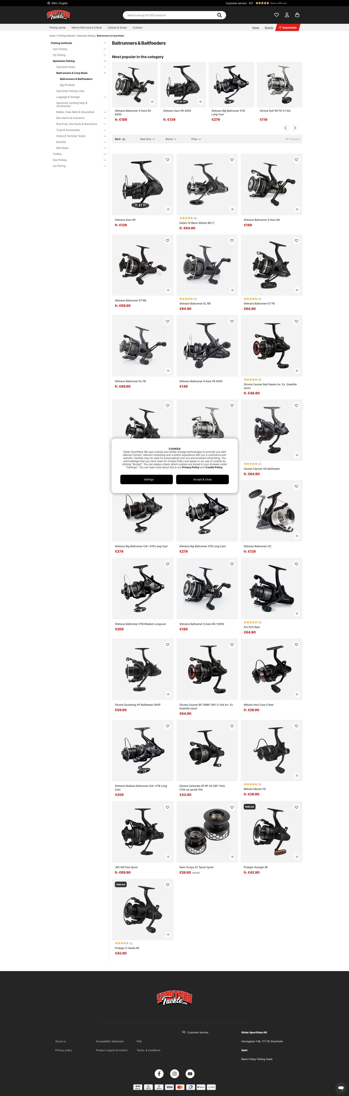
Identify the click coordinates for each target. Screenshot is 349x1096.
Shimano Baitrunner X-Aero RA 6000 (133, 112)
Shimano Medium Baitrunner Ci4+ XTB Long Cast (141, 787)
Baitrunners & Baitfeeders (76, 78)
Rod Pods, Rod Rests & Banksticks (76, 123)
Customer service (236, 3)
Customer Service (197, 1032)
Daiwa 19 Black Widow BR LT (196, 222)
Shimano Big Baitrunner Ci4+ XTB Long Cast (141, 546)
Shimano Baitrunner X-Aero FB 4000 (200, 381)
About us (60, 1041)
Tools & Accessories (68, 129)
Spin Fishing (60, 48)
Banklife (61, 141)
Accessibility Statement (110, 1041)
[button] (275, 3)
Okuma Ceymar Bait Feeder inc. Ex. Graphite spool (270, 386)
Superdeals (289, 27)
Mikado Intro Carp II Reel (258, 704)
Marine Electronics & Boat (87, 27)
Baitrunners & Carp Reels (110, 35)
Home (52, 35)
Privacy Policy (190, 467)
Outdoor (138, 27)
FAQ (139, 1041)
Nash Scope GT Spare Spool (196, 867)
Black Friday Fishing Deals (256, 1059)
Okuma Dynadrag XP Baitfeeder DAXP (138, 704)
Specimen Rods (65, 66)
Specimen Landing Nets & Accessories (71, 104)
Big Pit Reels (67, 84)
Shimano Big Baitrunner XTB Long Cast (228, 112)
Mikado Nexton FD (255, 788)
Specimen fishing (86, 35)
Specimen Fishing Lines (70, 90)
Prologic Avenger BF (256, 867)
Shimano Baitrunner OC (257, 546)
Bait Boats (62, 147)
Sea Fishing (60, 159)
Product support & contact (112, 1050)
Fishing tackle (57, 27)
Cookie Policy (213, 467)
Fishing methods (66, 35)
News (255, 27)
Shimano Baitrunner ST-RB (130, 300)
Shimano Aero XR (125, 219)
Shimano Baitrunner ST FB (259, 303)
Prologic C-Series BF (127, 947)
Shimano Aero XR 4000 (177, 110)
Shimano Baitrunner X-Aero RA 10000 (201, 623)
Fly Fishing (59, 54)
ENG (59, 3)
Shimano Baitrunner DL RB (194, 303)
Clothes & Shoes (117, 27)
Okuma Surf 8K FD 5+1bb (275, 110)
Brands (269, 27)
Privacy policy (63, 1050)
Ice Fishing (59, 165)
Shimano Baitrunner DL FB (130, 381)
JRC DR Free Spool (126, 867)
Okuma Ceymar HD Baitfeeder (262, 468)
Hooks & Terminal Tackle (70, 135)
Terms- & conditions (148, 1050)
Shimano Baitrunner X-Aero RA (262, 219)
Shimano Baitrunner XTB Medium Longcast (140, 623)
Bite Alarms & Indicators (70, 117)
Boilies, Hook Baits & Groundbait (75, 111)
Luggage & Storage (68, 96)
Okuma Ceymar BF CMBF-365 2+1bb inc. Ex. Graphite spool (206, 706)
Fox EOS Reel (252, 627)
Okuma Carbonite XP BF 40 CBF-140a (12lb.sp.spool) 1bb (202, 787)
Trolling (57, 153)
